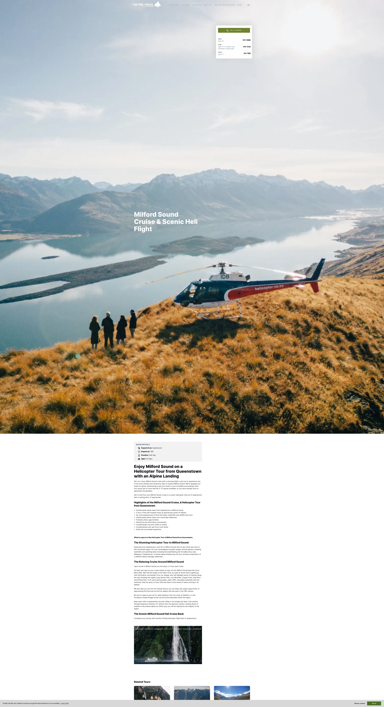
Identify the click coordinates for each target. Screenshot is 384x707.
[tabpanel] (168, 645)
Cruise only (173, 5)
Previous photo (191, 659)
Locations (196, 5)
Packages (185, 5)
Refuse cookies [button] (359, 703)
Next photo (197, 659)
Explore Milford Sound (224, 5)
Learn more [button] (65, 703)
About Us (207, 5)
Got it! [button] (374, 703)
